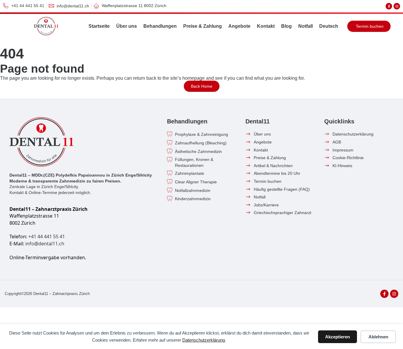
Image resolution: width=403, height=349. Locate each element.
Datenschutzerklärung (203, 340)
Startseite (99, 26)
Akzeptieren (337, 336)
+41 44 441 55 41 (46, 236)
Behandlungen (160, 26)
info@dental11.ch (44, 243)
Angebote (239, 26)
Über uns (126, 26)
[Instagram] (397, 6)
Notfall (305, 26)
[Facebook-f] (389, 6)
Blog (286, 26)
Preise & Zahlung (202, 26)
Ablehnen (378, 336)
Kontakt (266, 26)
